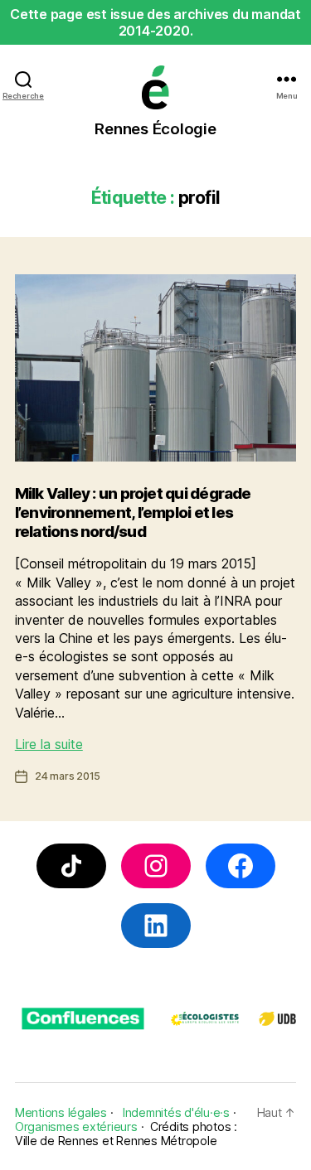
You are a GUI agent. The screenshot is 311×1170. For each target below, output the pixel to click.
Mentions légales (61, 1112)
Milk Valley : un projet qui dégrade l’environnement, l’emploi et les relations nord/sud (133, 513)
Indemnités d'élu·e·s (176, 1112)
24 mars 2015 (67, 776)
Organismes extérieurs (76, 1126)
